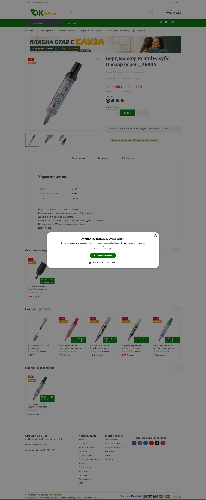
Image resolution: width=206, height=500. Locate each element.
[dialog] (103, 250)
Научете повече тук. (103, 248)
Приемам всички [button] (103, 255)
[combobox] (155, 235)
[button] (103, 262)
